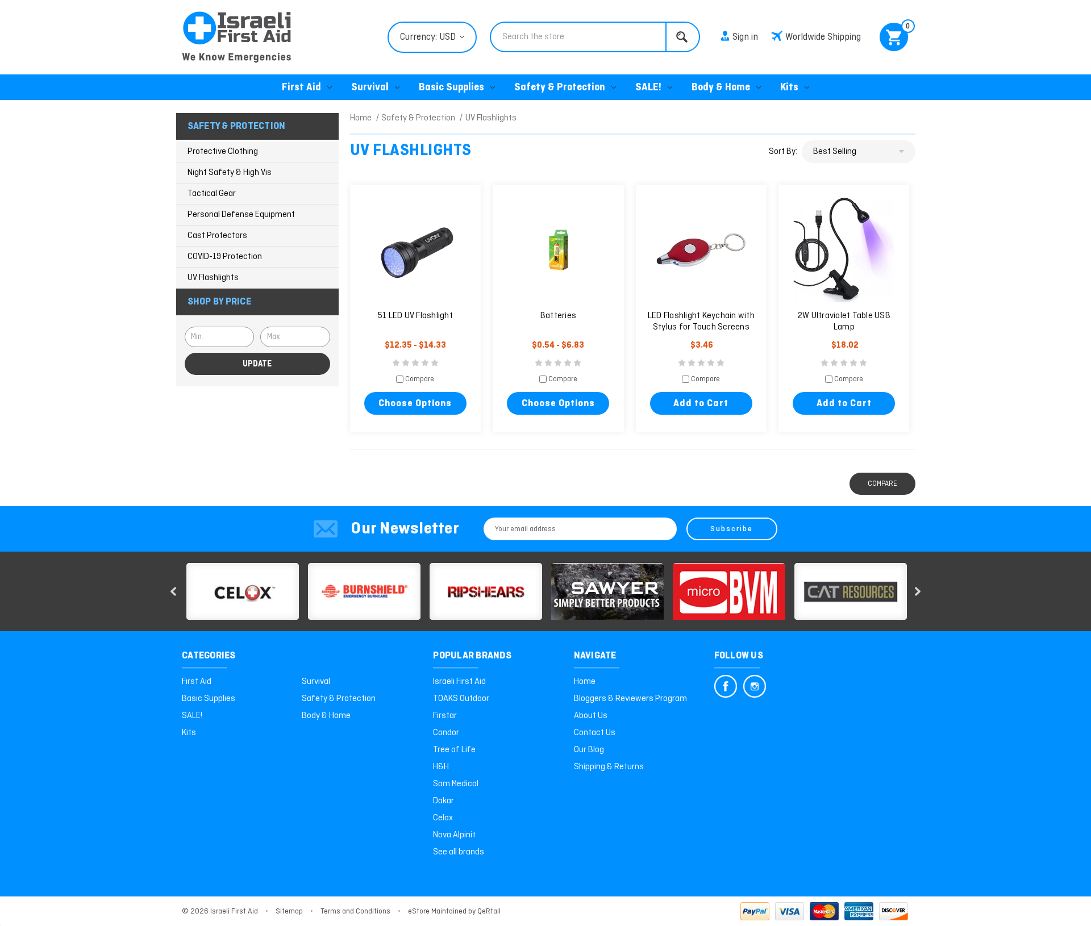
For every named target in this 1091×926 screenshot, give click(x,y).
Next (918, 591)
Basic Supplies (451, 87)
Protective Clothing (223, 151)
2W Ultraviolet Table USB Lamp (844, 321)
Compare (418, 380)
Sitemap (289, 911)
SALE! (648, 87)
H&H (441, 767)
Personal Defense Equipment (241, 214)
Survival (370, 87)
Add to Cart (700, 404)
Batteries (558, 316)
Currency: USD (429, 37)
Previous (173, 591)
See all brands (458, 852)
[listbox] (858, 151)
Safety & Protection (559, 87)
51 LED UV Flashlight (415, 316)
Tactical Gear (212, 193)
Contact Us (594, 733)
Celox (443, 818)
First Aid (301, 87)
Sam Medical (455, 784)
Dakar (443, 801)
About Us (590, 715)
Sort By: (783, 151)
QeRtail (489, 911)
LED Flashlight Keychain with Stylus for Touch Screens (701, 321)
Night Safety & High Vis (230, 172)
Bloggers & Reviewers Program (630, 698)
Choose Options (415, 404)
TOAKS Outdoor (461, 698)
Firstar (445, 715)
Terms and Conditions (355, 911)
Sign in (745, 37)
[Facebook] (725, 686)
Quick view (415, 250)
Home (585, 681)
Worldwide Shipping (823, 37)
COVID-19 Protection (225, 256)
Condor (446, 733)
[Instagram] (754, 686)
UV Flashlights (213, 277)
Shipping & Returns (609, 767)
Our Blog (589, 750)
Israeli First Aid (459, 681)
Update (257, 364)
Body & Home (721, 87)
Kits (789, 87)
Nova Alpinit (454, 835)
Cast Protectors (217, 235)
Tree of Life (454, 750)
